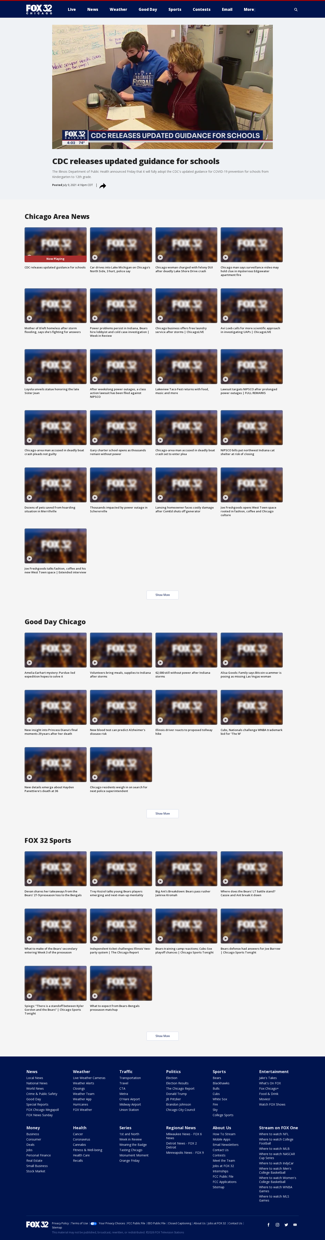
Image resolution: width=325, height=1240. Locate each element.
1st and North (129, 1134)
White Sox (220, 1099)
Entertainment (274, 1071)
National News (37, 1083)
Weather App (82, 1099)
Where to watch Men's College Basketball (275, 1170)
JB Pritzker (173, 1099)
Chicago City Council (180, 1110)
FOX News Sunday (39, 1115)
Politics (173, 1071)
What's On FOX (270, 1083)
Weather (81, 1071)
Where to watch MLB (274, 1148)
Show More (162, 595)
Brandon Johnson (178, 1104)
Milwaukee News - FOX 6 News (184, 1136)
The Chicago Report (180, 1088)
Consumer (33, 1139)
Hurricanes (80, 1104)
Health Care (81, 1155)
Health (79, 1127)
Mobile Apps (221, 1139)
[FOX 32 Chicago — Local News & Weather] (40, 9)
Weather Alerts (83, 1083)
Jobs (29, 1150)
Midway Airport (130, 1104)
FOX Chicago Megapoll (42, 1110)
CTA (122, 1088)
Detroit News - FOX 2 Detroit (181, 1145)
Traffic (125, 1071)
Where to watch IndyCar (276, 1163)
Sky (215, 1110)
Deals (30, 1144)
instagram (277, 1224)
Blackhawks (221, 1083)
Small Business (37, 1166)
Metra (123, 1094)
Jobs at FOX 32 (223, 1166)
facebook (268, 1224)
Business (32, 1134)
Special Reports (37, 1104)
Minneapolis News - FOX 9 (185, 1152)
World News (35, 1088)
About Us (222, 1127)
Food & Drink (268, 1094)
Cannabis (79, 1144)
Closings (79, 1088)
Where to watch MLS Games (274, 1198)
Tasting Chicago (130, 1150)
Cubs (216, 1094)
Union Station (129, 1110)
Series (125, 1127)
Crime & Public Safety (41, 1094)
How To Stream (224, 1134)
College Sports (223, 1115)
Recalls (78, 1160)
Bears (217, 1078)
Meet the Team (224, 1160)
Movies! (264, 1099)
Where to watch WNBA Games (275, 1189)
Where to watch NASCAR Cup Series (277, 1156)
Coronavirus (81, 1139)
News (31, 1071)
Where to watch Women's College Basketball (277, 1180)
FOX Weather (82, 1110)
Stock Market (35, 1171)
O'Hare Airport (129, 1099)
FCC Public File (223, 1176)
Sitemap (218, 1187)
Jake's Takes (268, 1078)
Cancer (78, 1134)
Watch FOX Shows (272, 1104)
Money (33, 1127)
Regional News (181, 1127)
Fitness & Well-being (87, 1150)
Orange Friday (129, 1160)
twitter (286, 1224)
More (249, 9)
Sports (219, 1071)
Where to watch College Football (276, 1141)
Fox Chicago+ (269, 1088)
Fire (215, 1104)
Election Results (177, 1083)
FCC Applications (225, 1182)
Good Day (33, 1099)
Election (171, 1078)
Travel (123, 1083)
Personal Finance (38, 1155)
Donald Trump (176, 1094)
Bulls (216, 1088)
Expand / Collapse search (296, 9)
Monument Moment (134, 1155)
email (295, 1224)
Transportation (130, 1078)
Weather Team (83, 1094)
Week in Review (130, 1139)
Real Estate (34, 1160)
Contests (219, 1155)
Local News (34, 1078)
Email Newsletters (226, 1144)
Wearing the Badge (133, 1144)
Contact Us (221, 1150)
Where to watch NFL (274, 1134)
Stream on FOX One (278, 1127)
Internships (220, 1171)
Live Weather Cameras (89, 1078)
